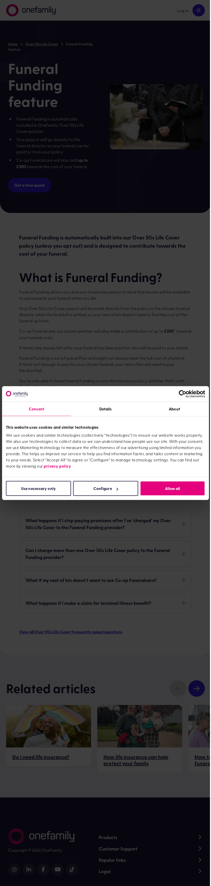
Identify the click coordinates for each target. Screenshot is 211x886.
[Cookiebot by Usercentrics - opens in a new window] (182, 394)
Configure (102, 488)
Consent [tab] (36, 408)
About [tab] (174, 408)
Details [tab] (105, 408)
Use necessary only (38, 488)
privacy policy (57, 466)
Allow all (172, 488)
